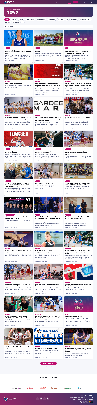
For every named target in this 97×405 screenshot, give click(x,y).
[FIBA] (91, 402)
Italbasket (74, 19)
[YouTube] (47, 398)
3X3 (22, 22)
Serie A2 (21, 19)
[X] (44, 398)
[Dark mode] (84, 2)
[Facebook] (37, 398)
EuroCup (7, 22)
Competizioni (48, 2)
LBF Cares (16, 22)
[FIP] (84, 402)
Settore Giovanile (85, 19)
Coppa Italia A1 (30, 19)
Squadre (57, 2)
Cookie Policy (81, 399)
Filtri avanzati (10, 26)
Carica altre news (48, 363)
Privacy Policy (74, 399)
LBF (67, 19)
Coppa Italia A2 (41, 19)
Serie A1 (13, 19)
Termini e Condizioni (89, 399)
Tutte (7, 19)
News (69, 2)
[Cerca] (82, 2)
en (89, 2)
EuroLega (61, 19)
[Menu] (91, 2)
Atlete (64, 2)
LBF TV (76, 2)
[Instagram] (41, 398)
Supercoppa (51, 19)
